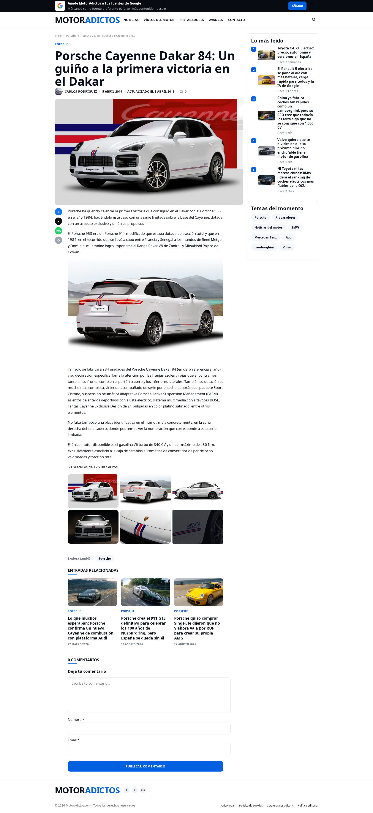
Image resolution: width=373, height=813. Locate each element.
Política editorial (308, 805)
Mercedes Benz (265, 237)
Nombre (76, 719)
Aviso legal (227, 805)
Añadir (297, 6)
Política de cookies (251, 805)
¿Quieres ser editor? (280, 805)
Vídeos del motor (159, 20)
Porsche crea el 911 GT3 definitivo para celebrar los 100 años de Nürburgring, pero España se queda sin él (143, 628)
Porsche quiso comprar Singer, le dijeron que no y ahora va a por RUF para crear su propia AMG (197, 628)
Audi (289, 237)
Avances (216, 20)
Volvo (287, 247)
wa (58, 231)
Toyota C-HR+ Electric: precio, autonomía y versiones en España (295, 52)
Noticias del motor (268, 227)
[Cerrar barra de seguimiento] (313, 5)
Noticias (131, 20)
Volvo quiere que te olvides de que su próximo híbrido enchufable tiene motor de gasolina (293, 148)
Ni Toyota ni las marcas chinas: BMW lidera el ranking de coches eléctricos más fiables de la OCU (295, 177)
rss (143, 790)
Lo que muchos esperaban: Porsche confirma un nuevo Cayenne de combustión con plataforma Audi (91, 628)
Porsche (71, 36)
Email (73, 740)
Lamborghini (264, 247)
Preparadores (192, 20)
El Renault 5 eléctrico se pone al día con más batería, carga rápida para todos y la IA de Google (295, 77)
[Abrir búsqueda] (314, 20)
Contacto (236, 20)
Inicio (58, 36)
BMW (295, 227)
